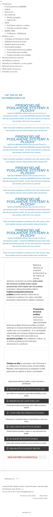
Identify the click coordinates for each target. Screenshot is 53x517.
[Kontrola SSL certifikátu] (22, 508)
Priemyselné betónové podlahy (27, 389)
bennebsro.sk (26, 512)
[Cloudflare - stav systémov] (31, 508)
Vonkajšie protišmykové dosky (26, 413)
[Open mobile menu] (1, 1)
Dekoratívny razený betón (24, 448)
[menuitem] (6, 4)
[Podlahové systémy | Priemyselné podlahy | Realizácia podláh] (13, 83)
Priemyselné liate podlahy (24, 401)
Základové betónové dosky (25, 427)
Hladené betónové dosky (23, 439)
